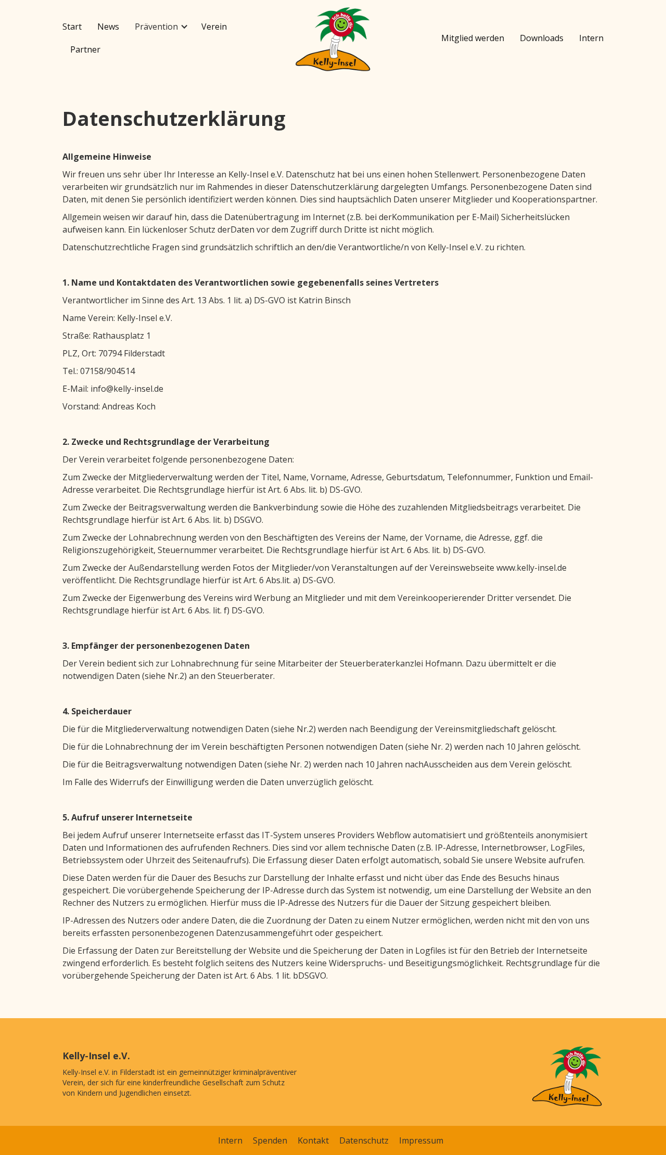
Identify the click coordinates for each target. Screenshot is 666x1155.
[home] (333, 40)
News (108, 26)
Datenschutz (364, 1140)
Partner (85, 49)
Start (72, 26)
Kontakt (313, 1140)
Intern (591, 38)
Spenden (270, 1140)
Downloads (541, 38)
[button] (160, 26)
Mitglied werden (472, 38)
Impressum (421, 1140)
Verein (214, 26)
